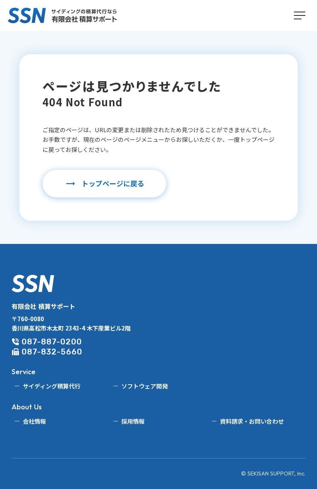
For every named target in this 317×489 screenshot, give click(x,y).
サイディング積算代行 (51, 386)
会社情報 (34, 421)
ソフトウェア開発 (144, 386)
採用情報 (133, 421)
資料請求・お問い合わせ (252, 421)
